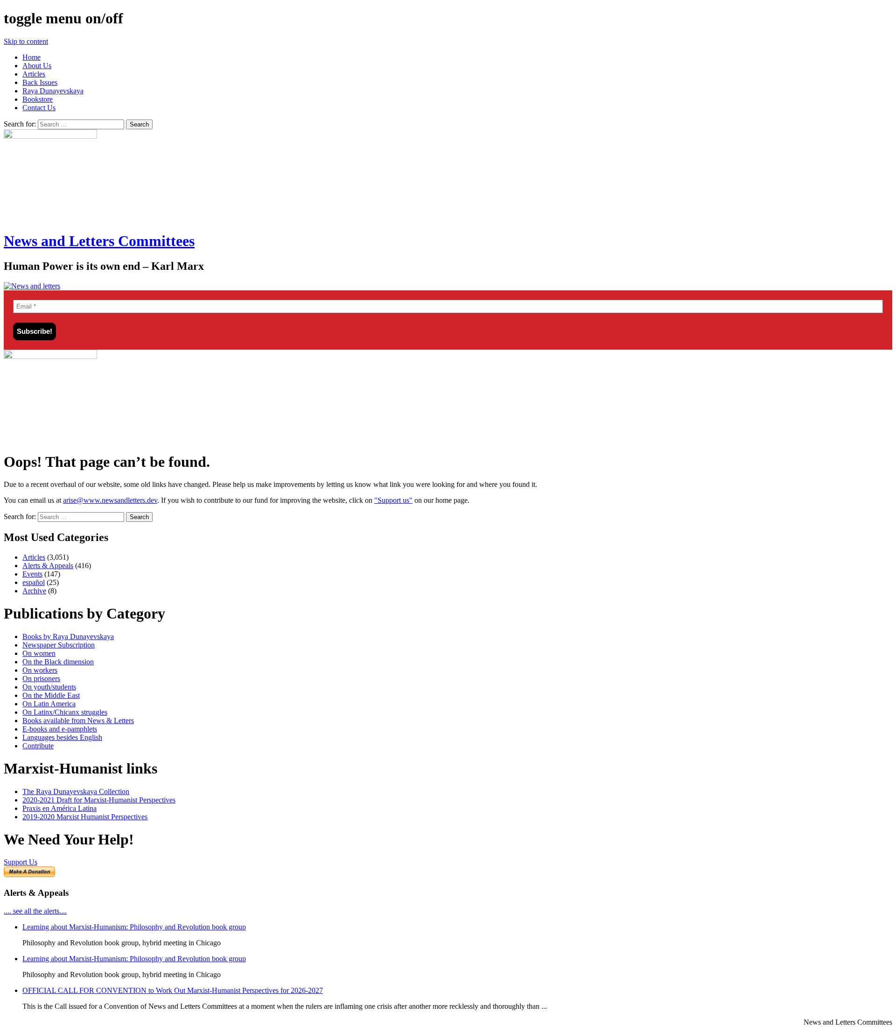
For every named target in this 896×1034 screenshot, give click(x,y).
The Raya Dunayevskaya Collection (75, 791)
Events (32, 574)
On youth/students (49, 687)
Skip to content (26, 41)
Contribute (38, 746)
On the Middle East (51, 695)
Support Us (20, 862)
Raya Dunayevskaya (53, 91)
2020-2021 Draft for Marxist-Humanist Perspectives (98, 800)
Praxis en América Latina (59, 808)
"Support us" (393, 500)
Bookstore (37, 99)
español (33, 582)
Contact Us (39, 108)
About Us (36, 66)
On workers (39, 670)
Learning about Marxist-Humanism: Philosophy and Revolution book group (134, 927)
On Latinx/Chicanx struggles (64, 712)
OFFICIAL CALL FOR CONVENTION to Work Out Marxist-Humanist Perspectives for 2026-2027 (172, 990)
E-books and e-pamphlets (59, 729)
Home (31, 57)
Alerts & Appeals (47, 566)
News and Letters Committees (99, 240)
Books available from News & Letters (78, 721)
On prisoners (41, 678)
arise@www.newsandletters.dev (110, 500)
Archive (34, 591)
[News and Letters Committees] (32, 286)
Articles (33, 74)
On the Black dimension (58, 662)
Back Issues (39, 82)
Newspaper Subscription (58, 645)
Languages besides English (62, 737)
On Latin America (49, 704)
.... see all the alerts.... (35, 911)
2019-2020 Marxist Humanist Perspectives (84, 817)
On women (39, 653)
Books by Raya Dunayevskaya (68, 636)
